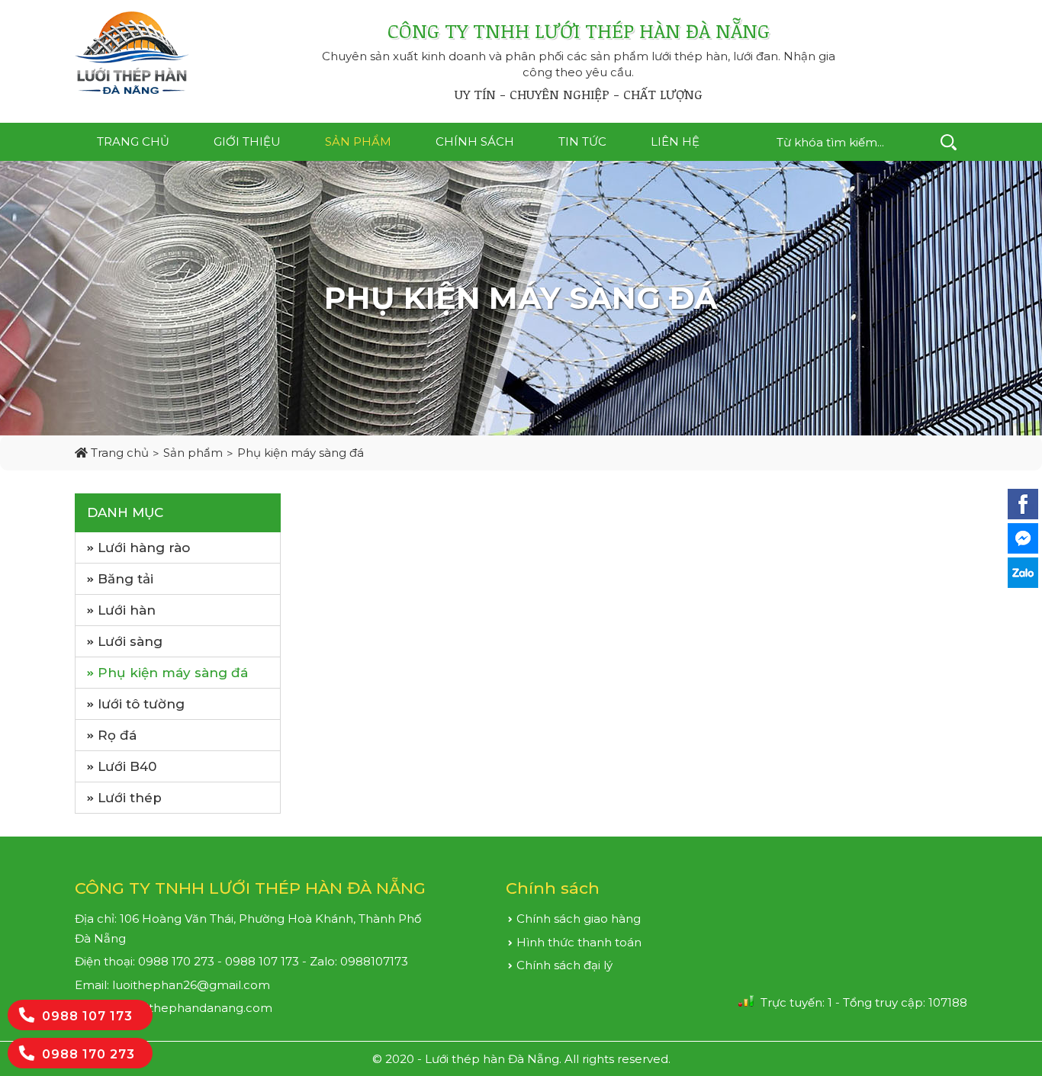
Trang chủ (133, 141)
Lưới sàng (130, 641)
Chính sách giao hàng (578, 918)
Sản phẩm (358, 141)
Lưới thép (130, 797)
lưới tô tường (141, 703)
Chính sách (475, 141)
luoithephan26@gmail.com (191, 985)
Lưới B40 (127, 766)
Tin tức (582, 141)
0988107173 (374, 961)
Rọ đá (117, 735)
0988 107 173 (87, 1016)
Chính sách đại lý (564, 965)
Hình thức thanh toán (579, 942)
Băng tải (125, 578)
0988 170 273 (88, 1054)
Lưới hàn (127, 610)
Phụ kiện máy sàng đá (300, 452)
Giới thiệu (247, 141)
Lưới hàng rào (144, 547)
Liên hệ (675, 141)
